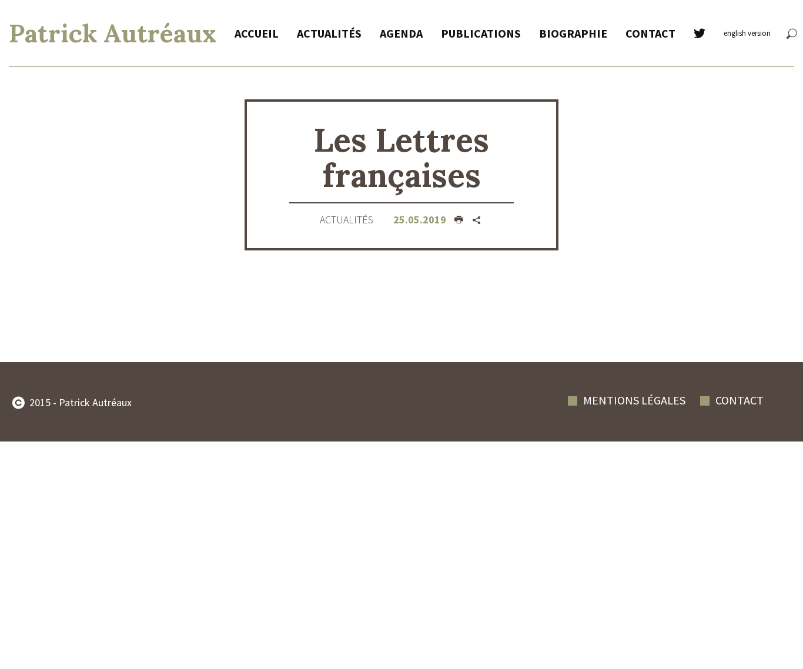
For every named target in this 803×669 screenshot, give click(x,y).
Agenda (401, 33)
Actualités (329, 33)
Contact (650, 33)
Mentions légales (634, 400)
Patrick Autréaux (112, 33)
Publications (481, 33)
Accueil (257, 33)
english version (747, 33)
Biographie (573, 33)
